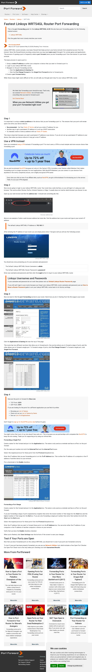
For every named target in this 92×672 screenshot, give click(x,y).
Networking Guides (24, 664)
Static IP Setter (29, 127)
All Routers (43, 664)
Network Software (46, 662)
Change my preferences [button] (74, 665)
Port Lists (32, 2)
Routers (24, 2)
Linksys (19, 19)
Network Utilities (25, 93)
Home (6, 19)
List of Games (23, 411)
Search (84, 8)
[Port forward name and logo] (9, 2)
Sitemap (55, 2)
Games (42, 669)
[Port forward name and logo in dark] (15, 8)
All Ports (42, 666)
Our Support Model (24, 662)
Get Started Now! (18, 98)
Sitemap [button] (44, 14)
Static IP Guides (42, 131)
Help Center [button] (35, 14)
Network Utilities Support (26, 660)
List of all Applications (23, 415)
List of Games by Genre (29, 413)
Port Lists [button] (16, 14)
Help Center (48, 2)
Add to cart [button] (84, 2)
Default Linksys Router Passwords (60, 281)
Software (39, 2)
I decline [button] (61, 665)
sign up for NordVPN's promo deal (24, 422)
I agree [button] (54, 665)
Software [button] (25, 14)
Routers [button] (7, 14)
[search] (61, 2)
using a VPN (21, 144)
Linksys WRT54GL (16, 35)
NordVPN (22, 168)
